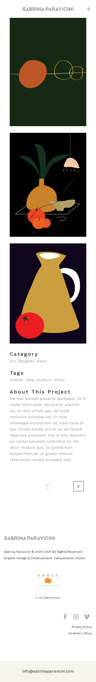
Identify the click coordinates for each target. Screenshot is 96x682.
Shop (88, 633)
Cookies (74, 633)
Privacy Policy (82, 627)
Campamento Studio (69, 558)
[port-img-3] (48, 347)
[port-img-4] (48, 129)
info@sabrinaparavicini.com (48, 671)
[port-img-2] (48, 240)
